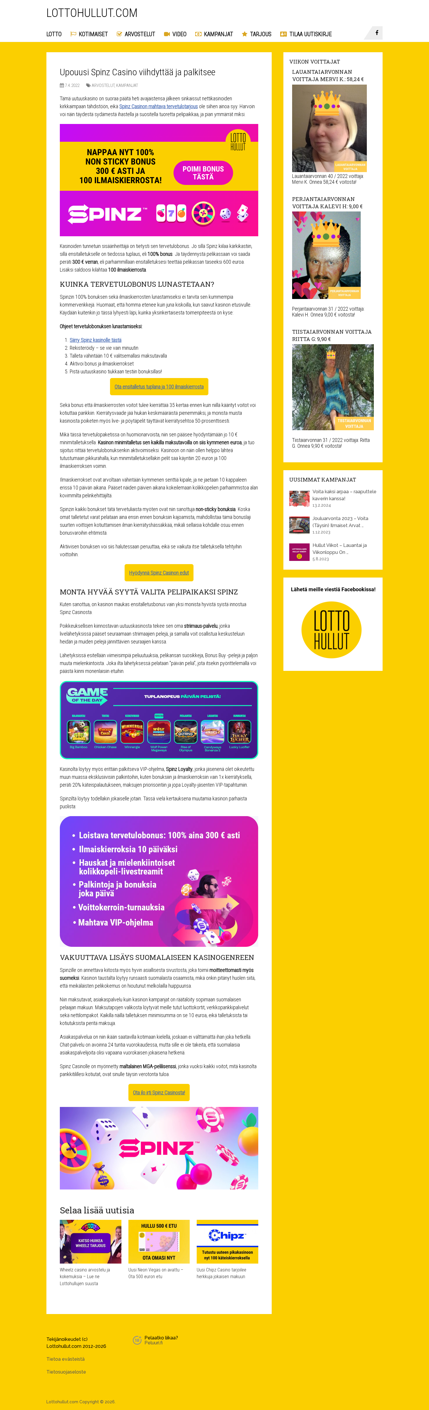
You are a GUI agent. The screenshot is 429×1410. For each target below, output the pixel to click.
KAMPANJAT (218, 34)
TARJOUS (260, 34)
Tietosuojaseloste (66, 1372)
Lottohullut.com (92, 13)
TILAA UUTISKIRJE (310, 34)
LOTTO (54, 34)
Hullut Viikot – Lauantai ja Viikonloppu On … (340, 549)
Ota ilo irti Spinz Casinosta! (159, 1092)
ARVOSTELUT (139, 34)
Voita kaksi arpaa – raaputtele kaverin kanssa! (344, 495)
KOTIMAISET (92, 34)
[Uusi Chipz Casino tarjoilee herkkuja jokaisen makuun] (227, 1242)
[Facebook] (377, 33)
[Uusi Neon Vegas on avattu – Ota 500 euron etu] (159, 1242)
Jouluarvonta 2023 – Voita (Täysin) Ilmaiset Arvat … (340, 522)
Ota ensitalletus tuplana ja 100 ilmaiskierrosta (159, 387)
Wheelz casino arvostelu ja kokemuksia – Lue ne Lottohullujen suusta (85, 1276)
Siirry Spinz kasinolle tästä (95, 340)
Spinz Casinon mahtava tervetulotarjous (158, 106)
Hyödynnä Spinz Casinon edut (159, 573)
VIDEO (178, 34)
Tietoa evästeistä (65, 1359)
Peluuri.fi (153, 1343)
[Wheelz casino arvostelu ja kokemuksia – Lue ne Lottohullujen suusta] (90, 1242)
